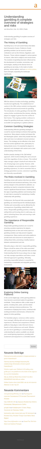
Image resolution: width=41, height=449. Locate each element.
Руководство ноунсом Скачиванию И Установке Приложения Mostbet (19, 396)
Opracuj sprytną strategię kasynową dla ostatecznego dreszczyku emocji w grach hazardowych (17, 364)
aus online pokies (30, 69)
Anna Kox (10, 29)
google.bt (7, 407)
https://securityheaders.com (12, 421)
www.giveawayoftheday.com (13, 393)
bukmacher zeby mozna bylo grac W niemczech (19, 413)
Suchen (33, 346)
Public (26, 29)
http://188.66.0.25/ (10, 402)
